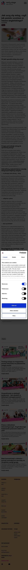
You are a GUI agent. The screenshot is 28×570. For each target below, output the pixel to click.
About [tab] (23, 257)
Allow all (14, 305)
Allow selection (14, 310)
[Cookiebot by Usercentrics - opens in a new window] (19, 253)
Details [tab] (14, 257)
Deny (14, 315)
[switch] (24, 289)
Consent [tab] (5, 257)
